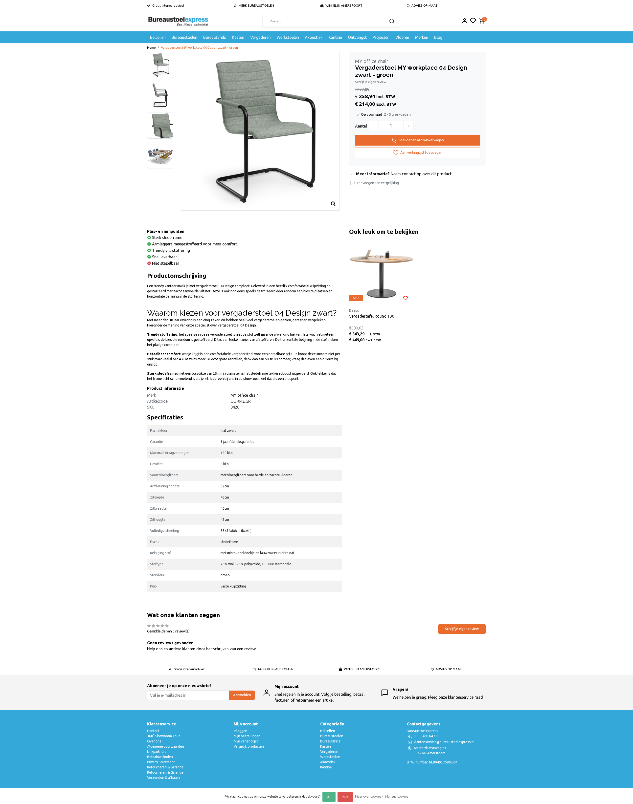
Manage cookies (396, 796)
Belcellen (158, 37)
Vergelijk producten (249, 746)
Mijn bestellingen (247, 736)
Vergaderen (260, 37)
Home (151, 47)
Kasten (238, 37)
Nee (345, 796)
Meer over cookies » (369, 796)
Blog (438, 37)
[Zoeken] (392, 21)
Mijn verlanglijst (246, 741)
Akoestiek (313, 37)
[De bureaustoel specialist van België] (178, 21)
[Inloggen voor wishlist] (405, 297)
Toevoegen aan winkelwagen (421, 140)
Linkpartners (156, 752)
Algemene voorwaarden (165, 746)
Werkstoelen (288, 37)
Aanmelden (242, 695)
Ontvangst (357, 37)
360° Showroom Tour (163, 736)
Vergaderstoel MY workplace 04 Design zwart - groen (199, 47)
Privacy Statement (161, 762)
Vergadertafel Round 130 (371, 316)
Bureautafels (214, 37)
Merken (421, 37)
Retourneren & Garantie (165, 767)
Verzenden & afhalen (163, 778)
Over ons (154, 741)
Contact (153, 731)
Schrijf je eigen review (370, 82)
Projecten (381, 37)
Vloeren (402, 37)
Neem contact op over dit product (421, 174)
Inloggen (240, 731)
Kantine (335, 37)
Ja (329, 796)
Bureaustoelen (184, 37)
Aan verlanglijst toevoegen (421, 152)
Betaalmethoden (160, 757)
